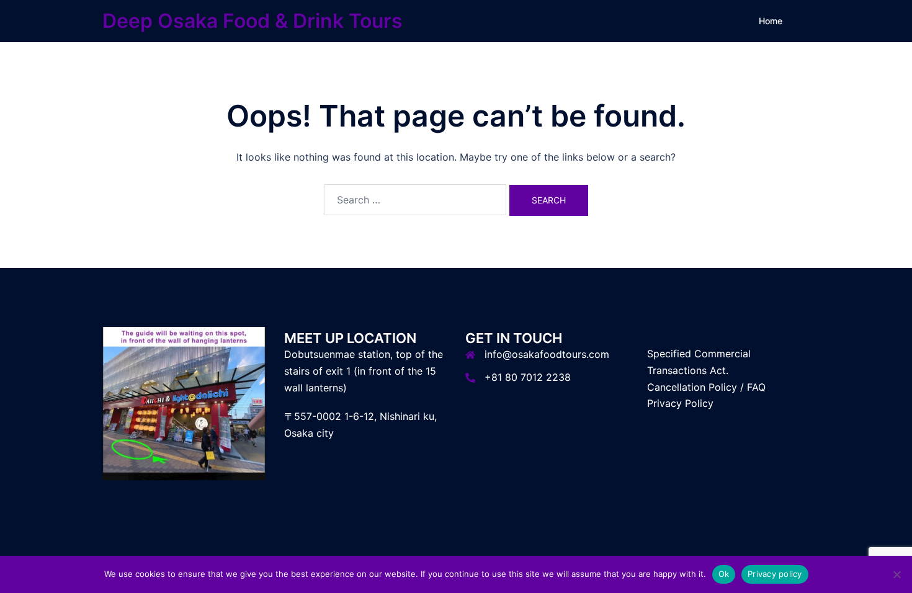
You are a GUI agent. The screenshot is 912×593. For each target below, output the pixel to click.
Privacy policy (775, 574)
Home (770, 21)
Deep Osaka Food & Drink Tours (252, 21)
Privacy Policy (680, 403)
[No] (896, 574)
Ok (724, 574)
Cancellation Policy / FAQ (706, 387)
